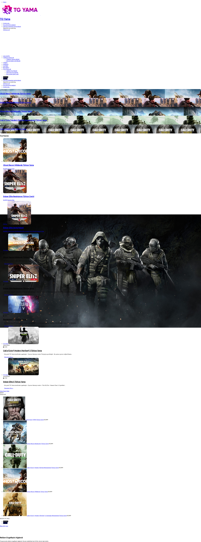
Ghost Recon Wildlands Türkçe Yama (15, 93)
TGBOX (5, 62)
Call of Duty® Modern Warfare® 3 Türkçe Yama (22, 350)
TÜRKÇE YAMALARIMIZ (12, 59)
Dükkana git (6, 30)
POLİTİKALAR (7, 69)
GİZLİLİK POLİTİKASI (12, 72)
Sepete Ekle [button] (11, 169)
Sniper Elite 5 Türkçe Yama (14, 381)
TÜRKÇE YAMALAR (8, 58)
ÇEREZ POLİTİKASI (11, 71)
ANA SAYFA (6, 56)
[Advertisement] (100, 43)
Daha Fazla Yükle (4, 391)
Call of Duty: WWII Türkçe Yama (13, 129)
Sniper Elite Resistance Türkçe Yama (15, 102)
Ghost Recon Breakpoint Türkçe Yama (16, 111)
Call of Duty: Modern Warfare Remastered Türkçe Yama (23, 120)
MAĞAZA (5, 64)
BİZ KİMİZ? (6, 67)
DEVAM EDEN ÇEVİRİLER (13, 61)
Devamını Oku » (8, 264)
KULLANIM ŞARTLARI (12, 74)
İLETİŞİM (5, 66)
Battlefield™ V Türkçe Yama (14, 319)
